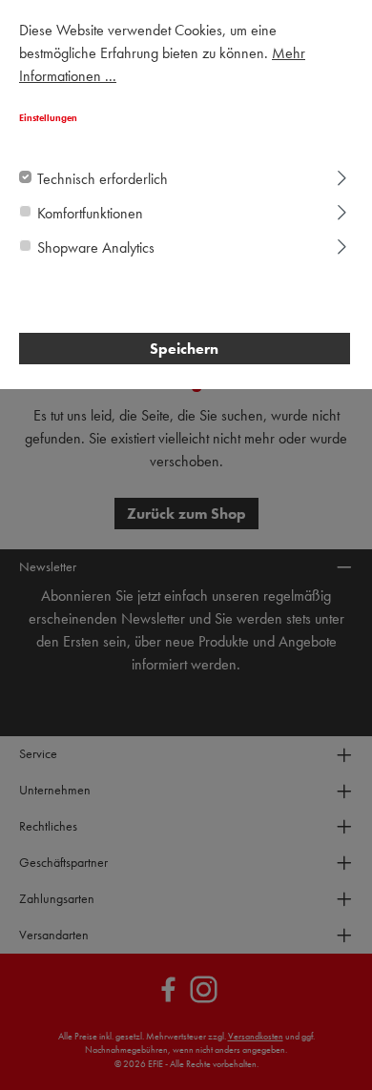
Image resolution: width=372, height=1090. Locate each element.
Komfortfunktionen (90, 213)
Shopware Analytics (96, 247)
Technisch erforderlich (102, 179)
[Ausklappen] (342, 175)
